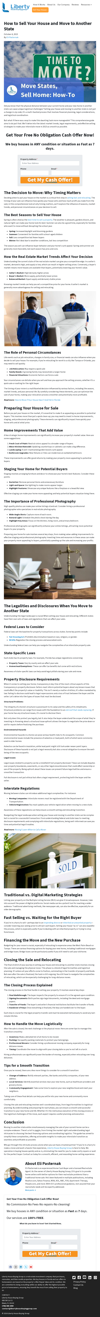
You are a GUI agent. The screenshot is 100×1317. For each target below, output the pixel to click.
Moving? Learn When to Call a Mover (30, 829)
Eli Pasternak (12, 37)
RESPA (12, 640)
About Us (51, 4)
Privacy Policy (79, 1281)
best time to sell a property (40, 219)
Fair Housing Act (16, 637)
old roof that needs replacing (79, 710)
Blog (75, 1288)
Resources (85, 4)
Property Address (29, 159)
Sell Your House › (40, 9)
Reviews (75, 4)
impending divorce (52, 922)
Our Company (63, 4)
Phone (23, 168)
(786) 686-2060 (7, 1306)
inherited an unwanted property (77, 922)
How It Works (39, 4)
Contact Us (78, 1285)
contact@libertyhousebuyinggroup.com (19, 1308)
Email (54, 168)
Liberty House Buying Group (59, 1148)
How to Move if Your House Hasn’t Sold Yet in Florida (37, 400)
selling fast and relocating (79, 197)
